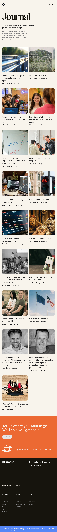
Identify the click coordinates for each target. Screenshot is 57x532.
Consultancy (19, 501)
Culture (4, 506)
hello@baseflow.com (40, 462)
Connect (4, 511)
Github (31, 504)
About (4, 499)
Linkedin (31, 499)
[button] (52, 4)
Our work (4, 509)
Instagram (32, 501)
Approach (5, 501)
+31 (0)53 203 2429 (39, 465)
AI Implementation (20, 504)
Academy (18, 506)
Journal (4, 504)
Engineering (19, 499)
